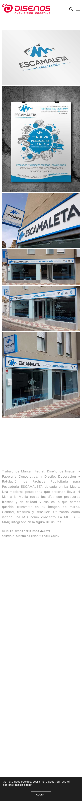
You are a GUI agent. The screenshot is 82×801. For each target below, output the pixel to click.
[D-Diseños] (26, 9)
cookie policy (23, 784)
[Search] (71, 9)
